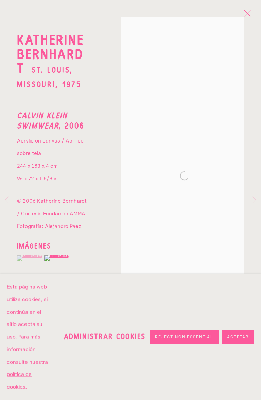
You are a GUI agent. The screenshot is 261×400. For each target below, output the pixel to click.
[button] (29, 258)
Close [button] (246, 15)
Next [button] (254, 200)
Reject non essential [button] (184, 337)
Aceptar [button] (238, 337)
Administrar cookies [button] (104, 337)
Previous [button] (7, 200)
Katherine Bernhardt (50, 54)
